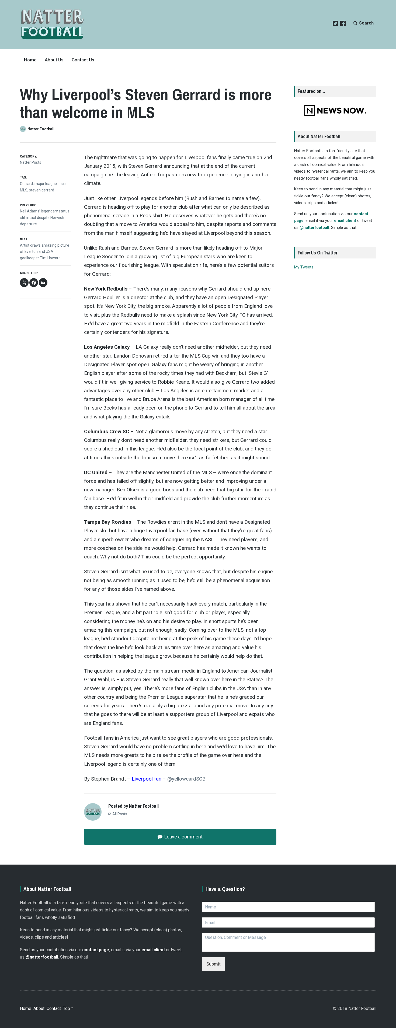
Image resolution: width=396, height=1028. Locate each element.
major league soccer (51, 183)
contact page (95, 949)
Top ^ (68, 1008)
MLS (23, 190)
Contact (54, 1008)
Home (30, 59)
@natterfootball (314, 227)
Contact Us (83, 59)
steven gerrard (41, 190)
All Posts (119, 814)
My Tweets (304, 267)
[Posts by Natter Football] (23, 129)
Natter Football (40, 129)
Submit (213, 964)
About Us (54, 59)
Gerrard (26, 183)
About (38, 1008)
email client (345, 220)
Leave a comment (183, 837)
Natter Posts (30, 162)
